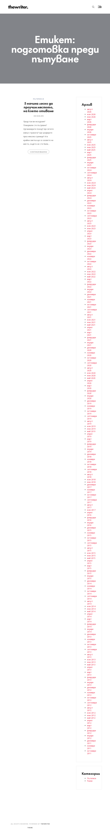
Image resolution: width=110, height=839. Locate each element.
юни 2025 (91, 147)
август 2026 (90, 110)
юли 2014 (91, 606)
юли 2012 (91, 713)
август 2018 (90, 475)
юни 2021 (91, 322)
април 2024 (89, 191)
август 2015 (90, 549)
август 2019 (90, 422)
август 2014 (90, 602)
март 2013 (89, 673)
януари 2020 (90, 397)
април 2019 (89, 435)
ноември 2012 (91, 693)
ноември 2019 (91, 407)
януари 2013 (90, 683)
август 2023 (90, 222)
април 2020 (89, 381)
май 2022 (91, 276)
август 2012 (90, 709)
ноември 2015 (91, 534)
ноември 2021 (91, 300)
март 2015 (89, 567)
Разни (89, 781)
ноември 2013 (91, 640)
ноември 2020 (91, 354)
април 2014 (89, 615)
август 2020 (90, 369)
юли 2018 (91, 479)
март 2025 (89, 153)
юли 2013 (91, 659)
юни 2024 (91, 185)
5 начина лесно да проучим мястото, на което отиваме (38, 107)
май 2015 (91, 558)
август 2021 (90, 315)
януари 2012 (90, 736)
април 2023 (89, 232)
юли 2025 (91, 144)
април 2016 (89, 513)
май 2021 (91, 325)
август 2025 (90, 140)
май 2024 (91, 188)
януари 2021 (90, 343)
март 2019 (89, 440)
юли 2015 (91, 553)
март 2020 (89, 386)
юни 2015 (91, 555)
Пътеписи (38, 98)
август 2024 (90, 179)
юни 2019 (91, 429)
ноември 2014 (91, 587)
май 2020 (91, 378)
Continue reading (38, 151)
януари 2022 (90, 290)
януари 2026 (90, 130)
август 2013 (90, 655)
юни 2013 (91, 662)
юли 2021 (91, 319)
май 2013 (91, 664)
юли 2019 (91, 426)
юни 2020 (91, 375)
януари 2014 (90, 630)
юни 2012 (91, 715)
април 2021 (89, 328)
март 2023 (89, 237)
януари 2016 (90, 523)
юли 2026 (91, 114)
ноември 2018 (91, 460)
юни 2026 (91, 117)
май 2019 (91, 431)
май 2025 (91, 150)
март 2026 (89, 120)
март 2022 (89, 280)
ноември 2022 (91, 257)
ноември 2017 (91, 490)
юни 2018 (91, 482)
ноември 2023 (91, 206)
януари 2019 (90, 450)
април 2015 (89, 561)
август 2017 (90, 506)
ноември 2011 (91, 747)
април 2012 (89, 721)
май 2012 (91, 718)
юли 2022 (91, 271)
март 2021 (89, 333)
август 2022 (90, 267)
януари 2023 (90, 247)
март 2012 (89, 726)
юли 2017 (91, 510)
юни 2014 (91, 609)
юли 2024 (91, 183)
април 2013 (89, 668)
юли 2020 (91, 373)
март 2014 (89, 620)
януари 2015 (90, 577)
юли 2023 (91, 226)
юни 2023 (91, 228)
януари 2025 (90, 163)
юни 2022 (91, 274)
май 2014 (91, 611)
